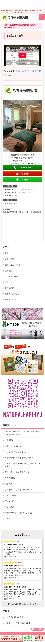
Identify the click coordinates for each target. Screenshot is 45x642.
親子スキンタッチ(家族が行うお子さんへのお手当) (22, 465)
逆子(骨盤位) (10, 440)
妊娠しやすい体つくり (14, 446)
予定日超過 (9, 507)
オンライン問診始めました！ (17, 452)
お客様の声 (9, 288)
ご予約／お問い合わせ (14, 294)
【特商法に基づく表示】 (15, 617)
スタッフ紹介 (10, 259)
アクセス (8, 282)
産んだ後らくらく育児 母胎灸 (17, 472)
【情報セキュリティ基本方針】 (18, 623)
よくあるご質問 (11, 276)
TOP (7, 253)
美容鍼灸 (8, 484)
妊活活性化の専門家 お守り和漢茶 (19, 458)
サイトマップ (10, 300)
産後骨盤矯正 (10, 478)
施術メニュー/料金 (12, 265)
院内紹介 (8, 271)
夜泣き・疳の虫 (11, 501)
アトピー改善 (10, 495)
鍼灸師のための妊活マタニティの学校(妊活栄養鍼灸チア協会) (22, 433)
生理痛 (7, 519)
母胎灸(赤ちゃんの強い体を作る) (18, 513)
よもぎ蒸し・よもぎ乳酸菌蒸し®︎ (18, 490)
